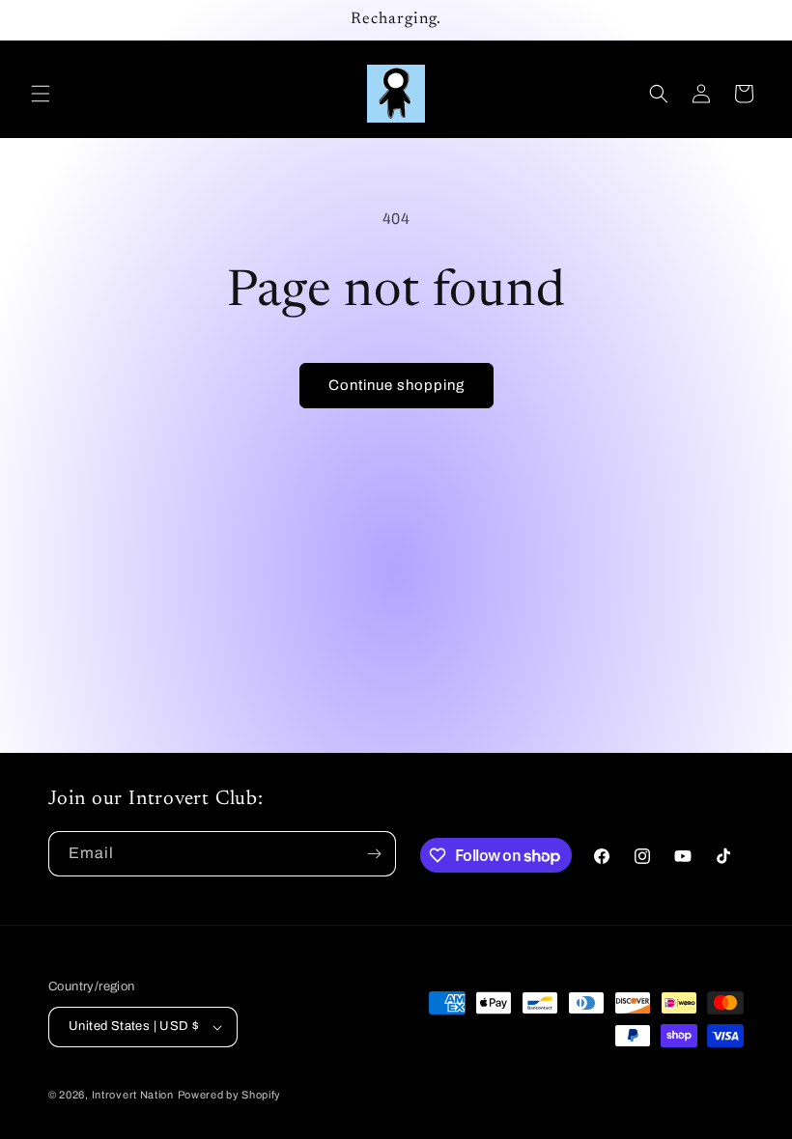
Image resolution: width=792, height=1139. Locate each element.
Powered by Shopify (230, 1094)
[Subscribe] (374, 853)
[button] (40, 93)
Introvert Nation (133, 1094)
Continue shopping (396, 385)
